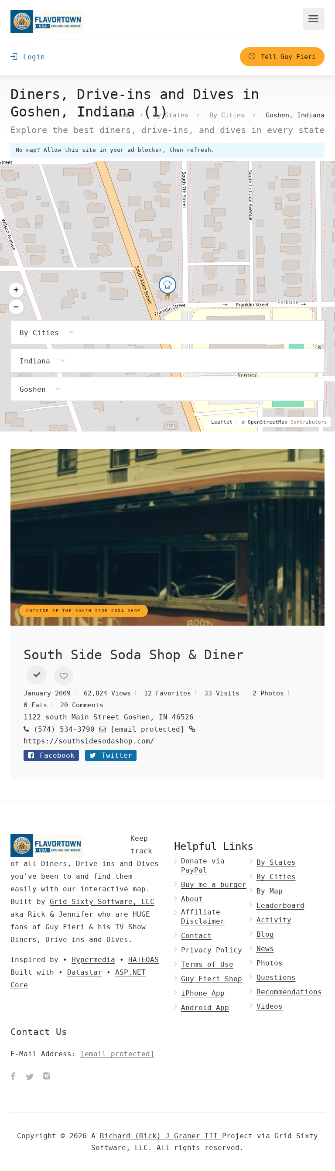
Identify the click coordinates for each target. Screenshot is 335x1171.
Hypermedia (93, 959)
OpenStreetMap (267, 422)
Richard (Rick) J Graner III (161, 1136)
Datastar (84, 972)
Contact (196, 935)
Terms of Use (207, 964)
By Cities (227, 115)
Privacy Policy (211, 950)
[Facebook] (13, 1077)
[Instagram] (46, 1077)
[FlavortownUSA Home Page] (47, 21)
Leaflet (221, 422)
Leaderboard (280, 905)
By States (170, 115)
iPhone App (203, 993)
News (265, 949)
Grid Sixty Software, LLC (102, 901)
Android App (205, 1007)
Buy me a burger (213, 884)
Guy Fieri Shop (211, 979)
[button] (36, 675)
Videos (269, 1006)
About (192, 899)
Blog (265, 934)
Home (124, 115)
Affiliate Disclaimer (203, 916)
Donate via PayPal (203, 865)
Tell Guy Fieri (286, 57)
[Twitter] (29, 1077)
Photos (269, 963)
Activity (273, 920)
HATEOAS (143, 959)
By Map (269, 891)
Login (32, 57)
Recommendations (289, 992)
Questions (276, 977)
